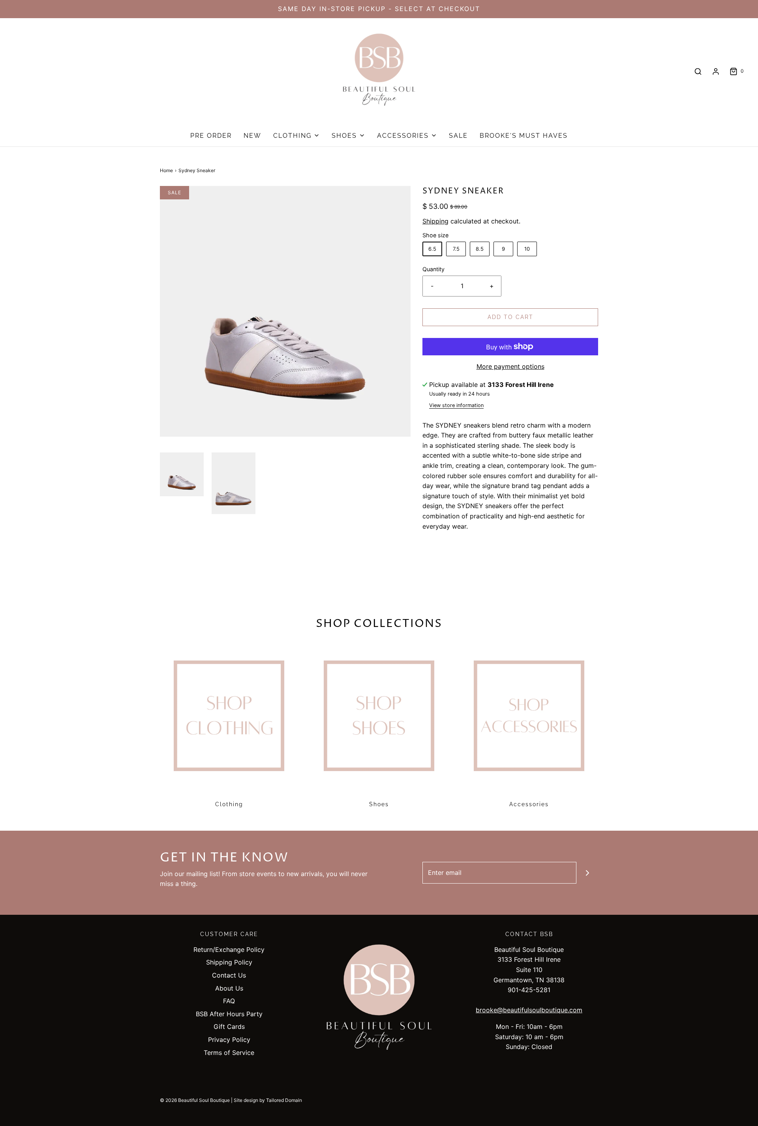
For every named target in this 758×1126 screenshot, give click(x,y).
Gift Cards (229, 1026)
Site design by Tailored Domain (268, 1100)
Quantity (433, 269)
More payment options (510, 366)
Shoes (379, 804)
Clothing (229, 804)
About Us (229, 988)
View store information (456, 405)
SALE (458, 135)
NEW (252, 135)
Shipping (435, 221)
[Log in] (715, 71)
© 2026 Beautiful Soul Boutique (195, 1100)
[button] (182, 474)
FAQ (229, 1001)
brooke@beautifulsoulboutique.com (529, 1010)
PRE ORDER (211, 135)
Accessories (529, 804)
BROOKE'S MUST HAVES (524, 135)
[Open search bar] (698, 71)
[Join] (587, 873)
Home (166, 170)
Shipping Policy (229, 962)
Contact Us (229, 975)
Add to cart (510, 317)
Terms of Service (229, 1053)
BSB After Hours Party (229, 1014)
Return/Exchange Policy (229, 949)
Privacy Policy (229, 1039)
